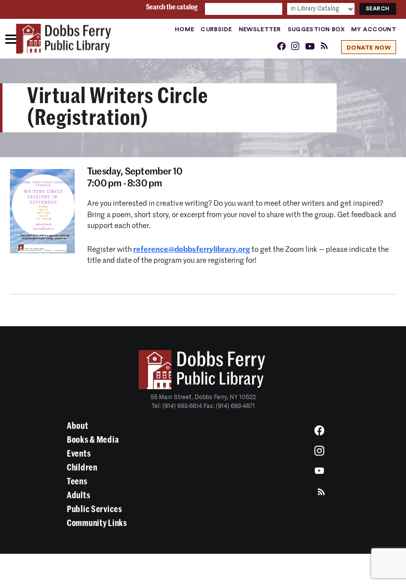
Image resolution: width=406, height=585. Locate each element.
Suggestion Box (316, 29)
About (78, 425)
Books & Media (93, 439)
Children (82, 467)
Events (79, 453)
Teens (77, 481)
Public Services (94, 509)
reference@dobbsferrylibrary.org (191, 249)
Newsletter (260, 29)
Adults (78, 495)
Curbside (216, 29)
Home (184, 29)
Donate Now (369, 48)
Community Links (97, 523)
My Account (373, 29)
